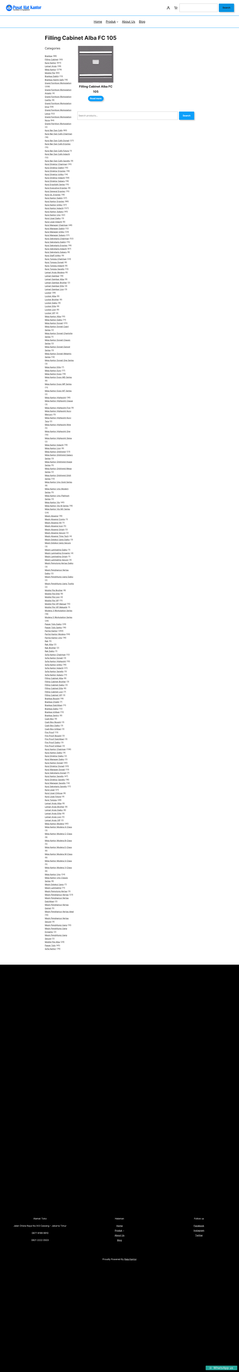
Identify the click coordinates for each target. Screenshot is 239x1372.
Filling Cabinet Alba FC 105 (95, 89)
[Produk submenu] (117, 22)
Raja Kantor (130, 1259)
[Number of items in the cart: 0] (175, 8)
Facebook (199, 1225)
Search (226, 7)
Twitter (199, 1235)
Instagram (199, 1230)
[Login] (168, 8)
